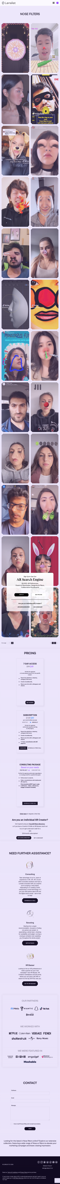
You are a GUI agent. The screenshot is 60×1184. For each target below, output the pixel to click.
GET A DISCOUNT (37, 607)
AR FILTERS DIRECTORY (24, 607)
